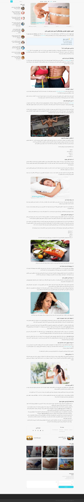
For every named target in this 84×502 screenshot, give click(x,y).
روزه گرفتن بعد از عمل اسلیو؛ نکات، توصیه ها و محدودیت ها (16, 57)
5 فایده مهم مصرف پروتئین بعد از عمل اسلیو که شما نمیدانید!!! (16, 36)
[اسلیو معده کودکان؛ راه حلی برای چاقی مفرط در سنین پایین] (23, 42)
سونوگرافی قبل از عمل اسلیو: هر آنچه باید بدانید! (16, 8)
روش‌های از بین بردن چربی (67, 42)
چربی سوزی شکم (61, 429)
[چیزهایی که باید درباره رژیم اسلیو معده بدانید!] (23, 53)
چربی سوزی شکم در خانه (55, 429)
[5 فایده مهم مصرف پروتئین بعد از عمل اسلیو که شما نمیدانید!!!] (23, 37)
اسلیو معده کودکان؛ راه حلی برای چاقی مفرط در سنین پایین (16, 42)
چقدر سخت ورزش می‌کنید (60, 91)
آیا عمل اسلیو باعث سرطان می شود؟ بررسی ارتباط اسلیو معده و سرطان (16, 12)
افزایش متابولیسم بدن (67, 60)
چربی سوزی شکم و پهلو (62, 431)
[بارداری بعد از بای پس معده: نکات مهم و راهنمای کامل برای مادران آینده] (23, 18)
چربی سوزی (71, 429)
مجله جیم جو (43, 35)
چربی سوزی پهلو (66, 429)
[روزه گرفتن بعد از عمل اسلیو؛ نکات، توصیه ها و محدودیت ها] (23, 57)
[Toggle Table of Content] (71, 39)
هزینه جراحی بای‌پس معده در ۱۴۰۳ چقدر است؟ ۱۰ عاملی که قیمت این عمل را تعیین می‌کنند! (16, 24)
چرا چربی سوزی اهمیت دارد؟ (67, 41)
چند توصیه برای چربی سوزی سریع (66, 44)
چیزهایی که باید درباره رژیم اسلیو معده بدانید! (16, 52)
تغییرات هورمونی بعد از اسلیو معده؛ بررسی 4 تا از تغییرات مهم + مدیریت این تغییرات (16, 31)
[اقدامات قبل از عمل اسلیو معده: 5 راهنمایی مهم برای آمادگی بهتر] (23, 48)
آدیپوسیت (28, 50)
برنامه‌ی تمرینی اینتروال (68, 346)
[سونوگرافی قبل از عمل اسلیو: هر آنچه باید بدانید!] (23, 8)
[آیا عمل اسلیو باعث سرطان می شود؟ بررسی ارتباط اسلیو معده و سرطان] (23, 13)
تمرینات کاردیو (71, 103)
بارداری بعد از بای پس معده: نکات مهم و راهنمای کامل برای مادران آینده (15, 18)
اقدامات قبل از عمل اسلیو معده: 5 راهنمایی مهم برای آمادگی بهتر (16, 47)
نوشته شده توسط (32, 26)
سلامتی (57, 26)
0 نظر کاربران (45, 26)
